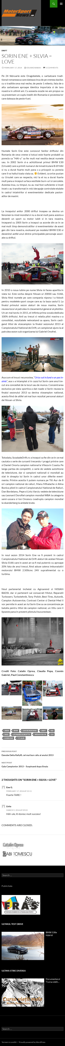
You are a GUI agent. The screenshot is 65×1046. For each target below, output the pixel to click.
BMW (16, 731)
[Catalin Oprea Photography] (13, 846)
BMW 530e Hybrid (51, 933)
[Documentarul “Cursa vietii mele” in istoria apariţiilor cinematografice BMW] (23, 992)
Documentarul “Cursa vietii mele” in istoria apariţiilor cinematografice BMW (53, 980)
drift (43, 731)
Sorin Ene (8, 738)
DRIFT (4, 50)
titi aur (20, 738)
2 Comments (52, 67)
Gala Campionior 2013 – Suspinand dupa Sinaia (25, 764)
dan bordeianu (30, 731)
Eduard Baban (33, 67)
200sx (6, 731)
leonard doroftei (21, 734)
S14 (52, 734)
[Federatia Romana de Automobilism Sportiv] (21, 904)
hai (51, 731)
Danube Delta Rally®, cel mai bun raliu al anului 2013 (27, 753)
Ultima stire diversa (14, 970)
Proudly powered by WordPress (32, 1042)
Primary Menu (61, 4)
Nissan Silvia (40, 734)
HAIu (6, 734)
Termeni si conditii (9, 1042)
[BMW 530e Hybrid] (23, 946)
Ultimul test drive (12, 924)
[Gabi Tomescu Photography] (17, 854)
